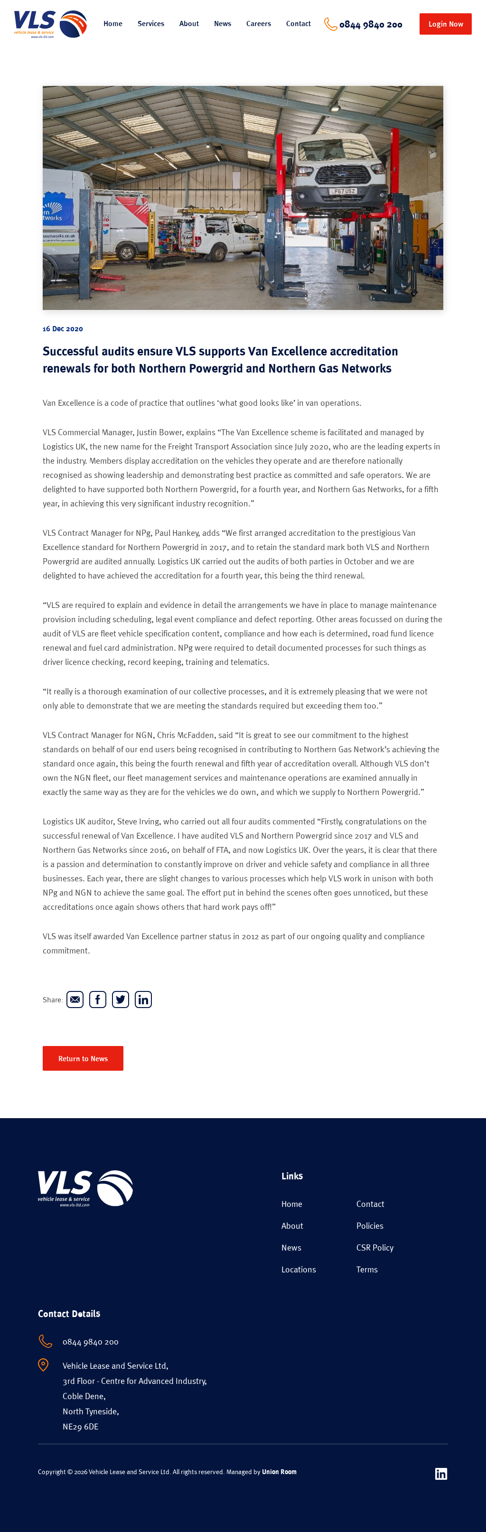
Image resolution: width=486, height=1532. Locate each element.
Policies (369, 1226)
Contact (298, 23)
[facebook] (97, 999)
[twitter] (120, 999)
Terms (367, 1269)
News (222, 23)
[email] (75, 999)
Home (112, 23)
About (292, 1226)
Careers (258, 23)
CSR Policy (374, 1247)
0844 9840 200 (370, 24)
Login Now (446, 23)
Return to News (83, 1058)
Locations (298, 1269)
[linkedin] (143, 999)
